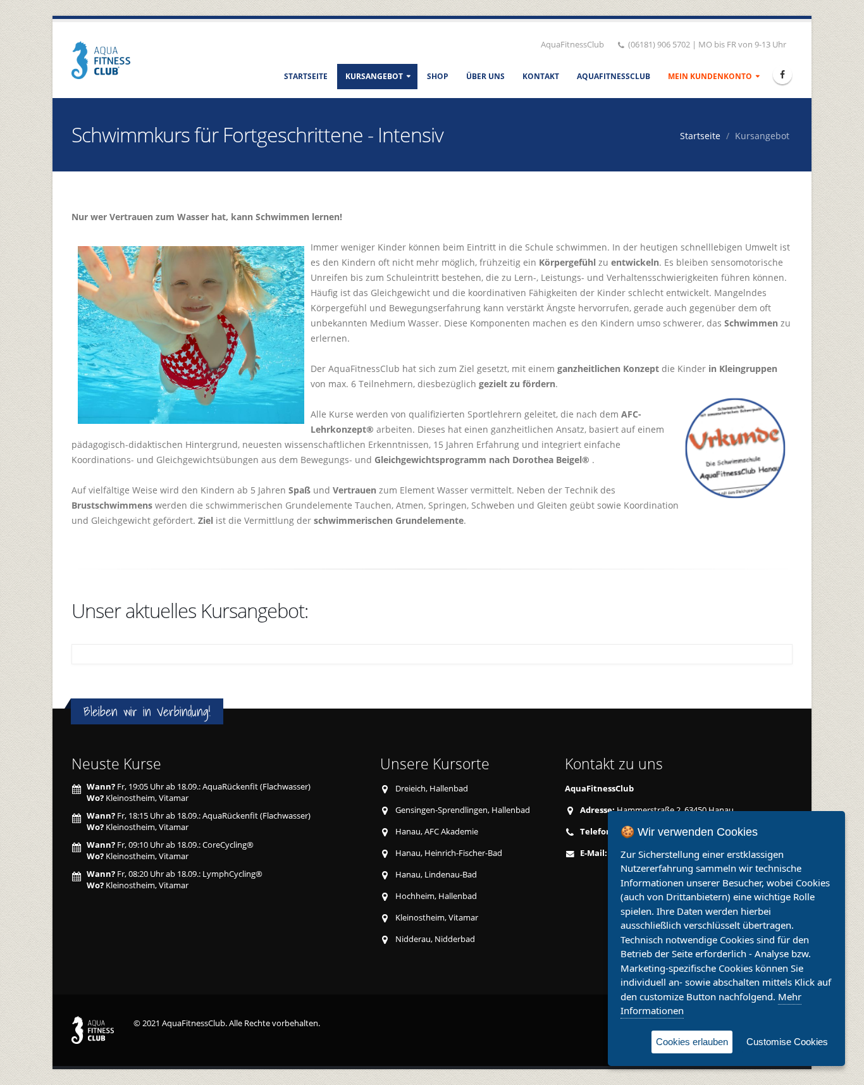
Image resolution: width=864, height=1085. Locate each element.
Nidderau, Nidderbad (435, 939)
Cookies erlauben (692, 1041)
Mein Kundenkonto (710, 76)
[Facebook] (782, 74)
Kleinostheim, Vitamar (436, 917)
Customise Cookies (787, 1041)
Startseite (306, 76)
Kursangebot (374, 76)
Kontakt (540, 76)
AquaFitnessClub (613, 76)
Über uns (485, 76)
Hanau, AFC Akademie (436, 831)
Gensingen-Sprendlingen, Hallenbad (462, 810)
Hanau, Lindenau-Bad (436, 874)
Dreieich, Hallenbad (431, 788)
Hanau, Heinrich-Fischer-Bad (448, 853)
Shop (437, 76)
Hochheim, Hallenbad (436, 896)
